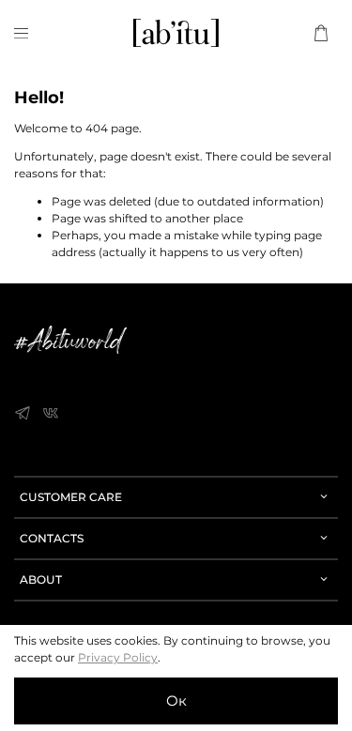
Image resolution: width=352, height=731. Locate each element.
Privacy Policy (118, 657)
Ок (176, 700)
